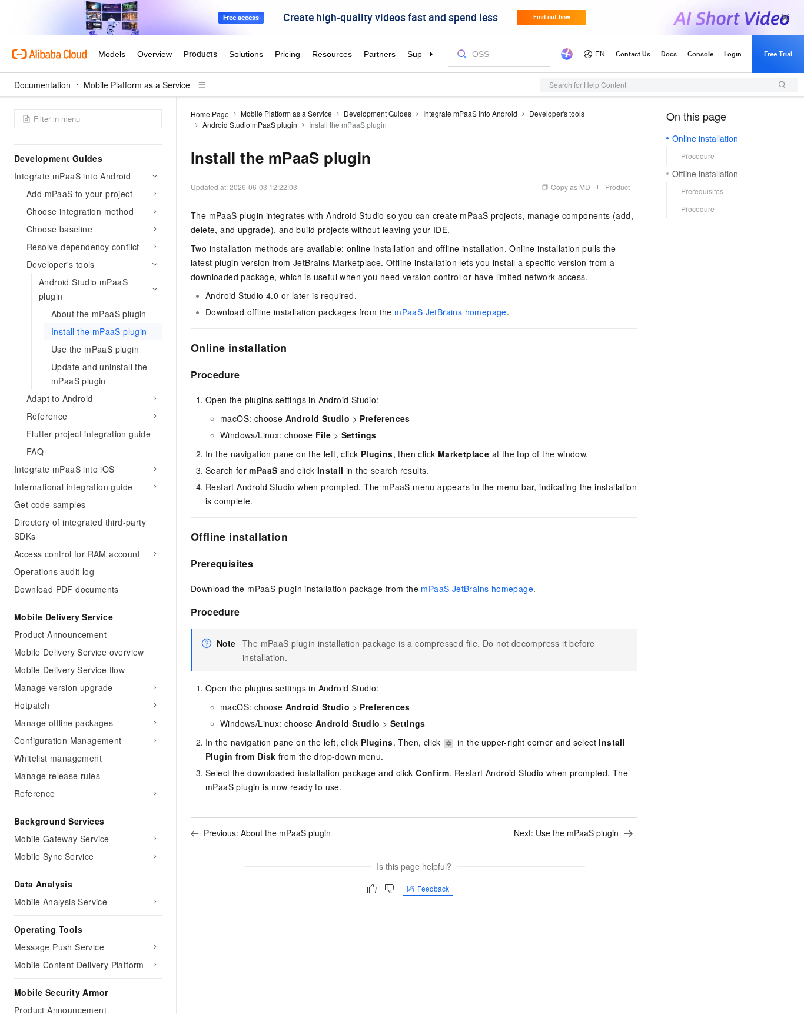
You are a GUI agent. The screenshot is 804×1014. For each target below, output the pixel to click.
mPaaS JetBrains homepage (450, 312)
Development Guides (377, 113)
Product (617, 187)
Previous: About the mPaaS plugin (267, 833)
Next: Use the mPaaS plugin (566, 833)
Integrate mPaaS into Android (470, 113)
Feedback (433, 888)
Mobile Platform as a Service (137, 85)
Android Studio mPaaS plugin (249, 124)
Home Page (210, 114)
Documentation (42, 85)
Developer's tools (556, 113)
